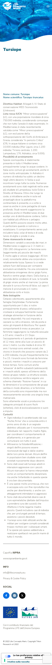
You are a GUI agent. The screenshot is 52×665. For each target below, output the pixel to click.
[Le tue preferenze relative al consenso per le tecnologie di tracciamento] (4, 660)
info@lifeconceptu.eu (14, 572)
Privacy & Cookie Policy (14, 578)
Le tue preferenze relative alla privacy (28, 656)
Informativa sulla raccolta (16, 661)
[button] (48, 6)
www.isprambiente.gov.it (15, 558)
